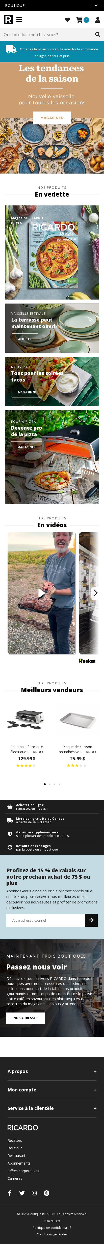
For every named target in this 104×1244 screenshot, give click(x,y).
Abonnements (19, 1163)
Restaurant (16, 1155)
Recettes (15, 1140)
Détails (52, 806)
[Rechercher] (97, 34)
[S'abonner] (91, 920)
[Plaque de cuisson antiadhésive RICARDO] (77, 719)
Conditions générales (52, 1234)
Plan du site (52, 1221)
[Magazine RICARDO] (52, 252)
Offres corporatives (23, 1170)
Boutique (15, 1148)
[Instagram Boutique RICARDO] (34, 1193)
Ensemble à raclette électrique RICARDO (26, 749)
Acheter (25, 339)
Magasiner (27, 392)
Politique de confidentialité (52, 1228)
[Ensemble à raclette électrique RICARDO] (26, 719)
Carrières (15, 1178)
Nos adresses (25, 1018)
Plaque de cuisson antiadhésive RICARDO (77, 749)
